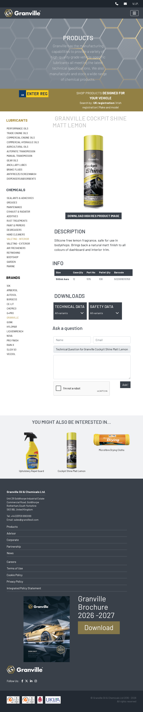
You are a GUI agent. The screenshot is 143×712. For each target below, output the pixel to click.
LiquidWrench (15, 331)
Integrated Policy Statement (24, 588)
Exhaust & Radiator (18, 211)
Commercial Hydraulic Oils (23, 142)
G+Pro (10, 313)
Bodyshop (12, 257)
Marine (11, 266)
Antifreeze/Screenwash (21, 174)
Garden (11, 261)
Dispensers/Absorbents (21, 178)
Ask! (125, 384)
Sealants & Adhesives (20, 198)
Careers (11, 561)
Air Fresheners (16, 248)
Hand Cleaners (16, 234)
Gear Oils (12, 160)
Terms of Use (15, 568)
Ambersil (12, 290)
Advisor (11, 533)
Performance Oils (17, 128)
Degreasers (14, 229)
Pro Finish (12, 340)
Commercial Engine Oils (21, 137)
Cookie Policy (15, 575)
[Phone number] (116, 3)
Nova (9, 335)
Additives (12, 216)
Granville (13, 317)
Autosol (12, 294)
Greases (12, 202)
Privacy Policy (15, 581)
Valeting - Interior (18, 238)
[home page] (22, 11)
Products (12, 526)
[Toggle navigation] (134, 13)
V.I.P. (135, 3)
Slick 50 (11, 349)
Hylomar (12, 326)
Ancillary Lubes (17, 164)
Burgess (12, 299)
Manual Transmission (19, 155)
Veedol (11, 354)
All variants (61, 313)
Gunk (10, 322)
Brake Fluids (14, 169)
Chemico (11, 308)
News (10, 553)
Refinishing (13, 252)
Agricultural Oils (17, 146)
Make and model (109, 107)
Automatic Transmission (21, 151)
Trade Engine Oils (17, 133)
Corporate (13, 539)
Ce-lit (10, 304)
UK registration (103, 103)
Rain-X (10, 344)
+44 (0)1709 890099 (21, 516)
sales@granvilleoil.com (26, 519)
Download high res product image (93, 216)
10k (8, 285)
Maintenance (14, 207)
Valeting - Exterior (18, 243)
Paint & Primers (16, 225)
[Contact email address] (125, 3)
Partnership (14, 546)
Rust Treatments (17, 220)
